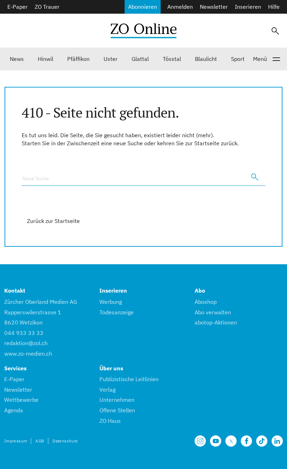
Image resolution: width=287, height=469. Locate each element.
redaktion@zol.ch (26, 343)
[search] (254, 177)
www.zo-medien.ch (28, 353)
